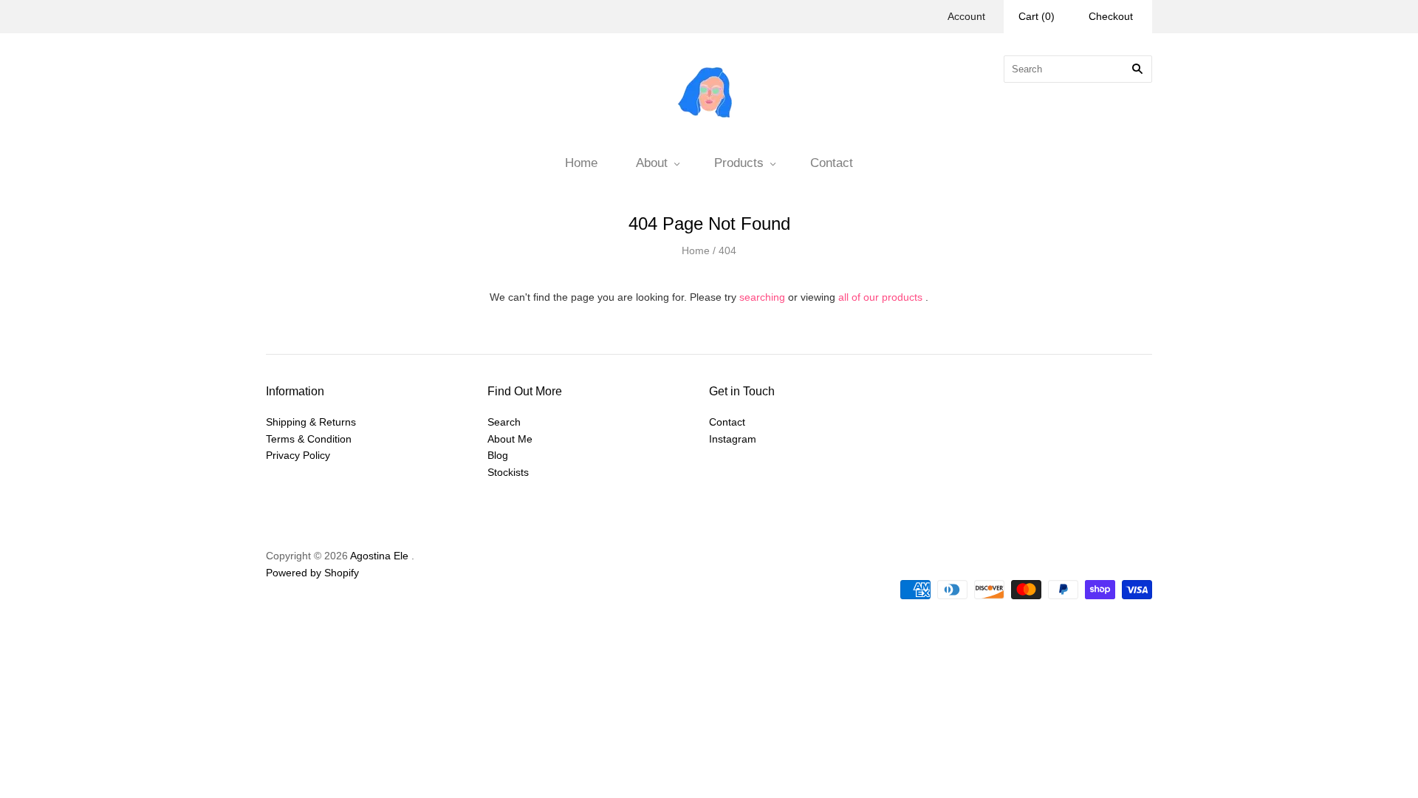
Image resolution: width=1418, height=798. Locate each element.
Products (739, 163)
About (652, 163)
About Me (509, 439)
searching (762, 297)
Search (504, 422)
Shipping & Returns (311, 422)
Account (966, 16)
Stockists (508, 472)
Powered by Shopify (312, 573)
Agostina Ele (379, 556)
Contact (831, 163)
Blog (497, 455)
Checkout (1111, 16)
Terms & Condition (309, 439)
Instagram (732, 439)
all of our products (880, 297)
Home (581, 163)
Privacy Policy (298, 455)
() (1036, 16)
